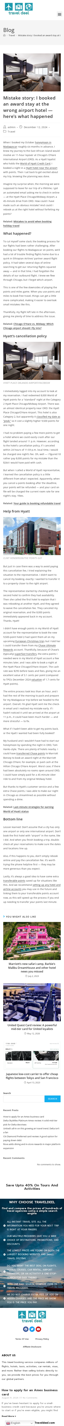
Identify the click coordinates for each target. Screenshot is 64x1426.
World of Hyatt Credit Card (35, 163)
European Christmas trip (29, 641)
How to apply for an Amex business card (23, 1116)
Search (7, 1093)
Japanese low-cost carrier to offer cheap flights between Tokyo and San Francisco (32, 1076)
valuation (36, 679)
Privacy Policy (42, 1339)
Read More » (9, 1416)
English (15, 1423)
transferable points (14, 880)
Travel (11, 131)
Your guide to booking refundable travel (37, 503)
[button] (59, 14)
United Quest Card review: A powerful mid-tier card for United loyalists (32, 1027)
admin (12, 127)
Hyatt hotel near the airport (41, 167)
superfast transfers (26, 653)
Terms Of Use (22, 1339)
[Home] (4, 35)
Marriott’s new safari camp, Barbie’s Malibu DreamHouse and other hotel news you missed (32, 967)
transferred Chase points (30, 753)
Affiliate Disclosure (32, 1346)
